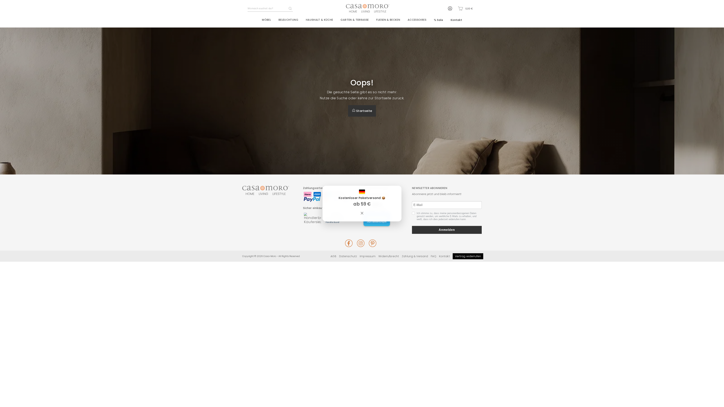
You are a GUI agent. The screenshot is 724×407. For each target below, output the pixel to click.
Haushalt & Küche (319, 20)
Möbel (266, 20)
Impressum (368, 256)
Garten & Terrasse (355, 20)
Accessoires (417, 20)
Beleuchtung (288, 20)
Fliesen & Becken (388, 20)
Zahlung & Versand (415, 256)
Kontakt (456, 20)
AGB (333, 256)
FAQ (433, 256)
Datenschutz (348, 256)
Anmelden (447, 229)
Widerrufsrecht (388, 256)
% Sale (438, 20)
